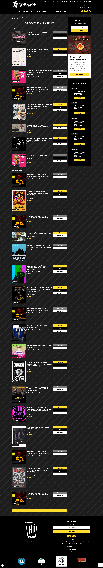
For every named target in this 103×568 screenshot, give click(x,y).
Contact (16, 11)
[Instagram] (85, 11)
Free (79, 97)
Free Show (60, 32)
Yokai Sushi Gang (42, 11)
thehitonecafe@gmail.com (71, 539)
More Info (60, 38)
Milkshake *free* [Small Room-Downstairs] (79, 93)
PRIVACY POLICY (71, 546)
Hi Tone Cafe (30, 37)
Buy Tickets (60, 49)
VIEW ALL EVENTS (39, 510)
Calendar (25, 11)
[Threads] (87, 11)
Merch (32, 11)
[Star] (90, 11)
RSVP (60, 35)
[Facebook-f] (82, 11)
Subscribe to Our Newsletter (58, 11)
